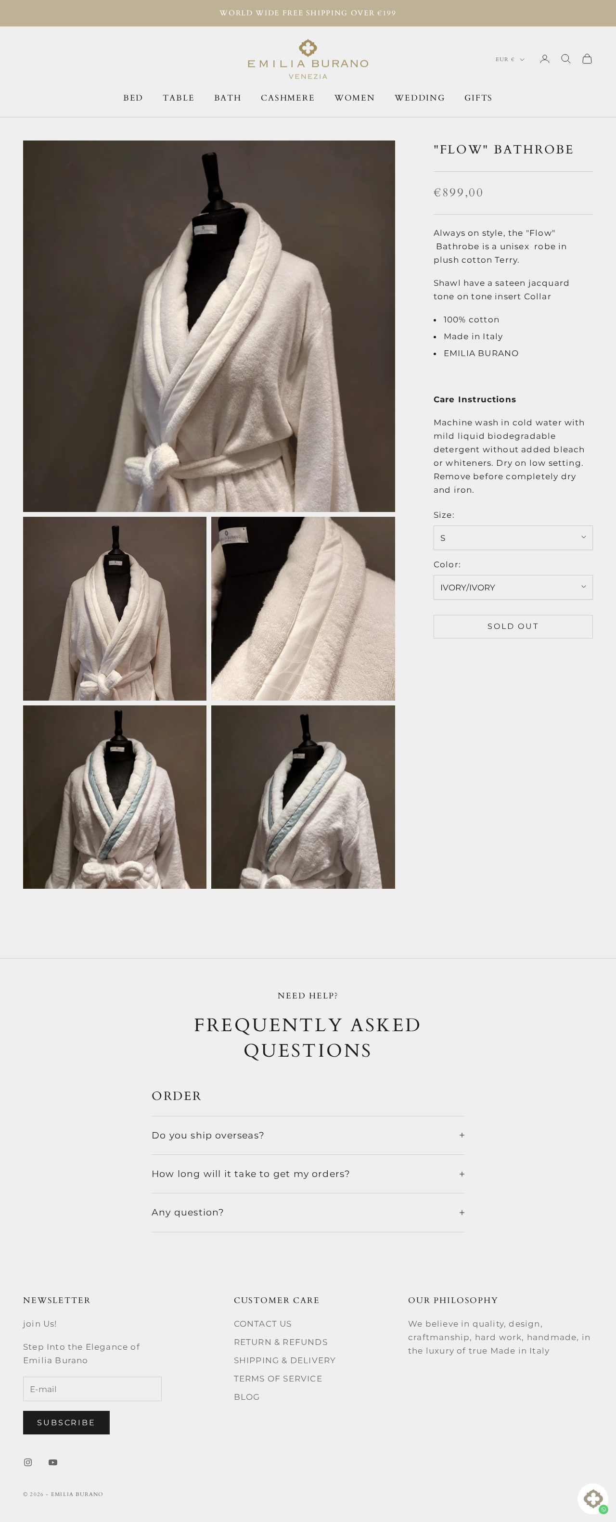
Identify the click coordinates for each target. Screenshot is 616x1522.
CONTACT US (263, 1324)
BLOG (247, 1397)
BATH (228, 97)
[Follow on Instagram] (28, 1462)
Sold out (513, 626)
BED (133, 97)
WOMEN (354, 97)
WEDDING (420, 97)
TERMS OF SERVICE (278, 1378)
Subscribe (66, 1422)
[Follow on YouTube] (53, 1462)
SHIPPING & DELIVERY (285, 1360)
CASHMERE (288, 97)
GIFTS (478, 97)
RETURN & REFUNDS (281, 1342)
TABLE (178, 97)
